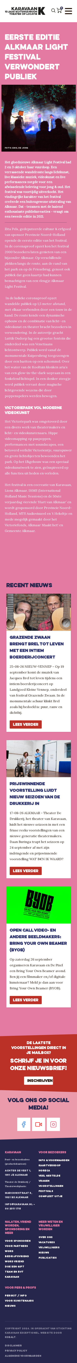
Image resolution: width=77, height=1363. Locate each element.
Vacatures (47, 1242)
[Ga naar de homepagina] (25, 11)
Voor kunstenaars (19, 1300)
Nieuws (44, 1252)
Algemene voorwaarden (23, 1355)
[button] (59, 10)
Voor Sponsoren (18, 1240)
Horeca (44, 1170)
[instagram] (53, 1124)
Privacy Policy (16, 1350)
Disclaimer (13, 1345)
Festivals (46, 1191)
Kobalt (10, 1337)
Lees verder (25, 724)
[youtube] (38, 1124)
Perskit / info (16, 1295)
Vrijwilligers (49, 1247)
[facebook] (24, 1124)
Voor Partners (16, 1246)
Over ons (46, 1237)
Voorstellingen (51, 1186)
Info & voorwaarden (54, 1160)
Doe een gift (14, 1266)
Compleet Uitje (51, 1196)
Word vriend (14, 1261)
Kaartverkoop (50, 1165)
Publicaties (48, 1257)
